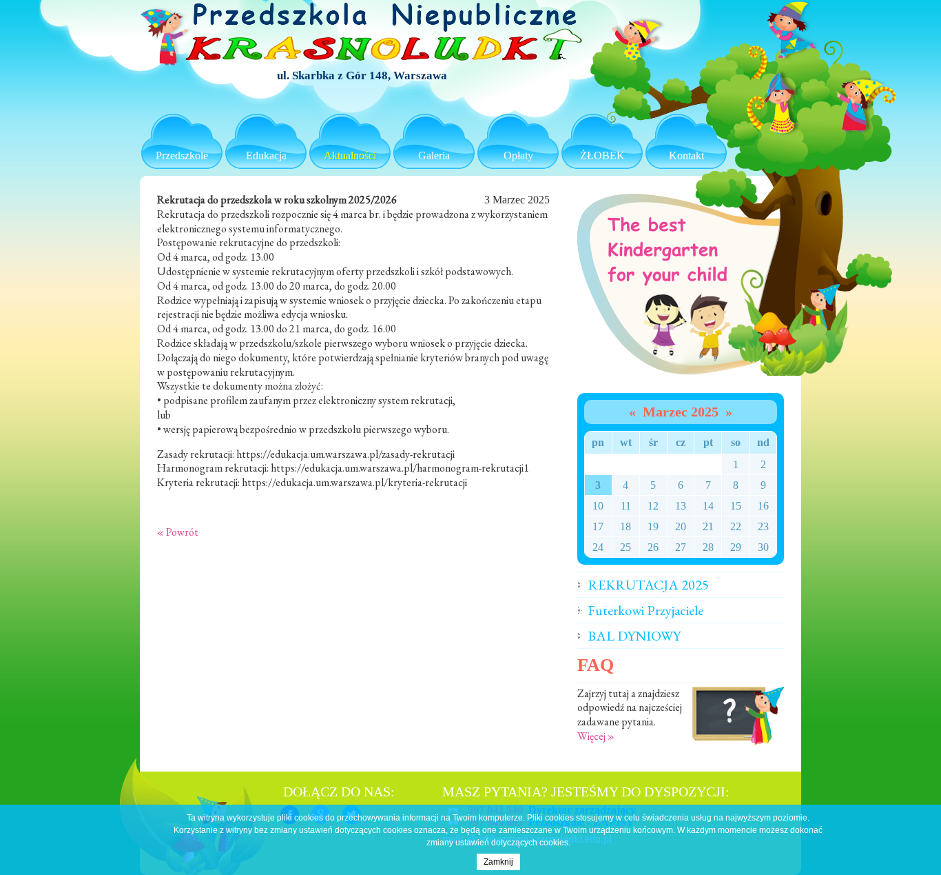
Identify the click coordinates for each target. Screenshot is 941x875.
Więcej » (595, 736)
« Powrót (177, 532)
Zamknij (498, 862)
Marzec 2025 (680, 411)
